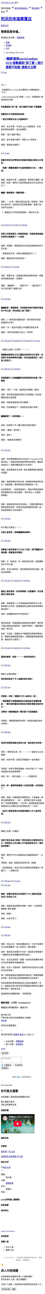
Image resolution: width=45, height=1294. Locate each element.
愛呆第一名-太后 (8, 1152)
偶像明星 (20, 38)
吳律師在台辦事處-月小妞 (12, 1156)
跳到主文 (5, 26)
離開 (13, 1289)
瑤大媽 (4, 1021)
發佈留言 (5, 1068)
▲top (3, 1048)
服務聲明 (26, 1260)
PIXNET (11, 1257)
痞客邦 (16, 1034)
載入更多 (5, 1053)
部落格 (9, 45)
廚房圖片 (20, 1044)
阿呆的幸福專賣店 (16, 19)
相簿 (8, 42)
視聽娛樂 (20, 1041)
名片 (8, 48)
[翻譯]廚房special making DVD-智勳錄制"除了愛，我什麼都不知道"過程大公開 (24, 63)
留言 (22, 1034)
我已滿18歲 (6, 1289)
